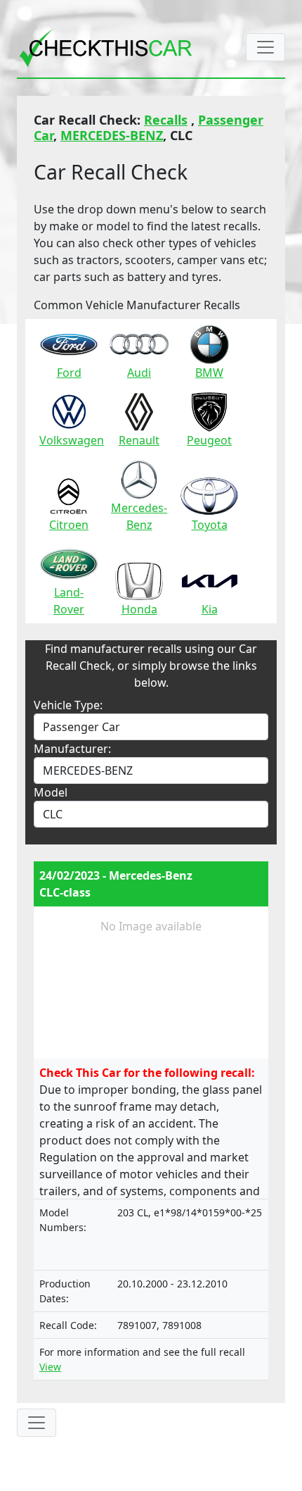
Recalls (166, 119)
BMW (209, 372)
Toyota (210, 524)
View (50, 1366)
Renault (139, 440)
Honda (139, 609)
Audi (139, 372)
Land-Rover (68, 601)
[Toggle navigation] (265, 47)
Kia (210, 609)
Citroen (68, 524)
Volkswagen (71, 440)
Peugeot (209, 440)
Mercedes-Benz (139, 516)
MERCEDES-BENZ (111, 135)
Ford (69, 372)
